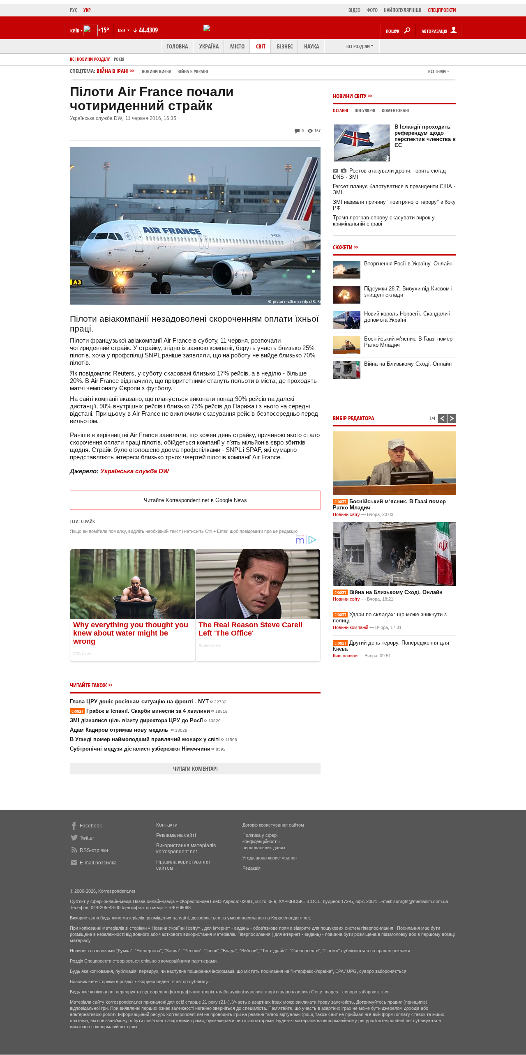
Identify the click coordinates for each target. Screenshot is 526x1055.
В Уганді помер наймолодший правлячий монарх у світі (153, 739)
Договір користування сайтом (273, 824)
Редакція (251, 868)
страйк (88, 521)
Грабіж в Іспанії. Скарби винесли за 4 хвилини (150, 711)
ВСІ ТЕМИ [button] (437, 71)
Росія (119, 59)
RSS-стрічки (94, 850)
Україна (209, 46)
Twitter (87, 838)
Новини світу (350, 96)
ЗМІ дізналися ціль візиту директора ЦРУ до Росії (145, 720)
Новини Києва (156, 71)
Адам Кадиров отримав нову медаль (128, 730)
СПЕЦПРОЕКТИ (442, 10)
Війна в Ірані (152, 71)
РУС (73, 10)
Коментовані (395, 110)
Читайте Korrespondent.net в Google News (195, 500)
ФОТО (372, 10)
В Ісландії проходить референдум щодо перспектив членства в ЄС (425, 136)
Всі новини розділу (90, 59)
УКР (87, 10)
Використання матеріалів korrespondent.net (186, 849)
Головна (177, 46)
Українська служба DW (134, 471)
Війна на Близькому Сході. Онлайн (408, 364)
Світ (260, 46)
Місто (237, 46)
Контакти (167, 825)
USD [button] (122, 30)
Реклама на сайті (176, 835)
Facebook (91, 826)
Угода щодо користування (269, 857)
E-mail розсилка (98, 863)
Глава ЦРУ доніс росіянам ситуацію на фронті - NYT (148, 701)
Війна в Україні (193, 71)
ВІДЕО (354, 10)
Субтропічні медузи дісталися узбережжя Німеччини (148, 749)
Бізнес (285, 46)
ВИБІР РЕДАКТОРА (353, 418)
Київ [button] (74, 31)
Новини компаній (350, 627)
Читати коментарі (195, 768)
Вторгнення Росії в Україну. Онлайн (408, 263)
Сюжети (343, 247)
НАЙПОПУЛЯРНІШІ (403, 10)
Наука (311, 46)
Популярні (365, 110)
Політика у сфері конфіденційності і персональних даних (264, 841)
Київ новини (345, 655)
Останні (340, 110)
